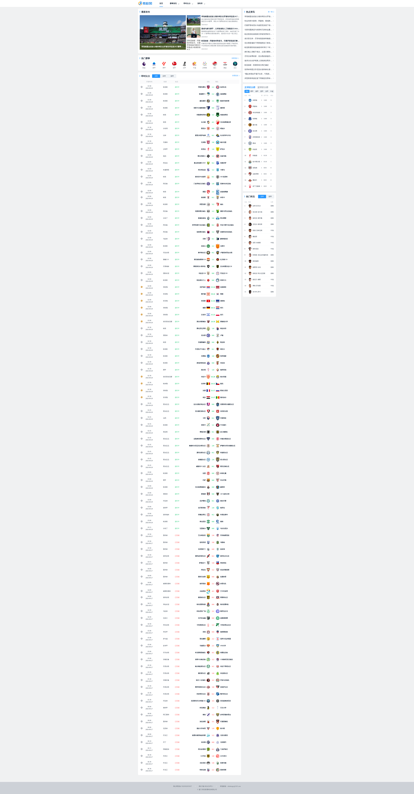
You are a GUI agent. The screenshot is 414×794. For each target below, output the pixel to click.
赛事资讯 (173, 3)
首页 (161, 3)
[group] (163, 32)
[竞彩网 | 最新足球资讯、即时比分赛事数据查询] (147, 3)
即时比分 (187, 3)
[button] (142, 32)
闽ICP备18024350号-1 (206, 786)
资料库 (200, 3)
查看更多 (235, 58)
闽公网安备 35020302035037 (182, 786)
